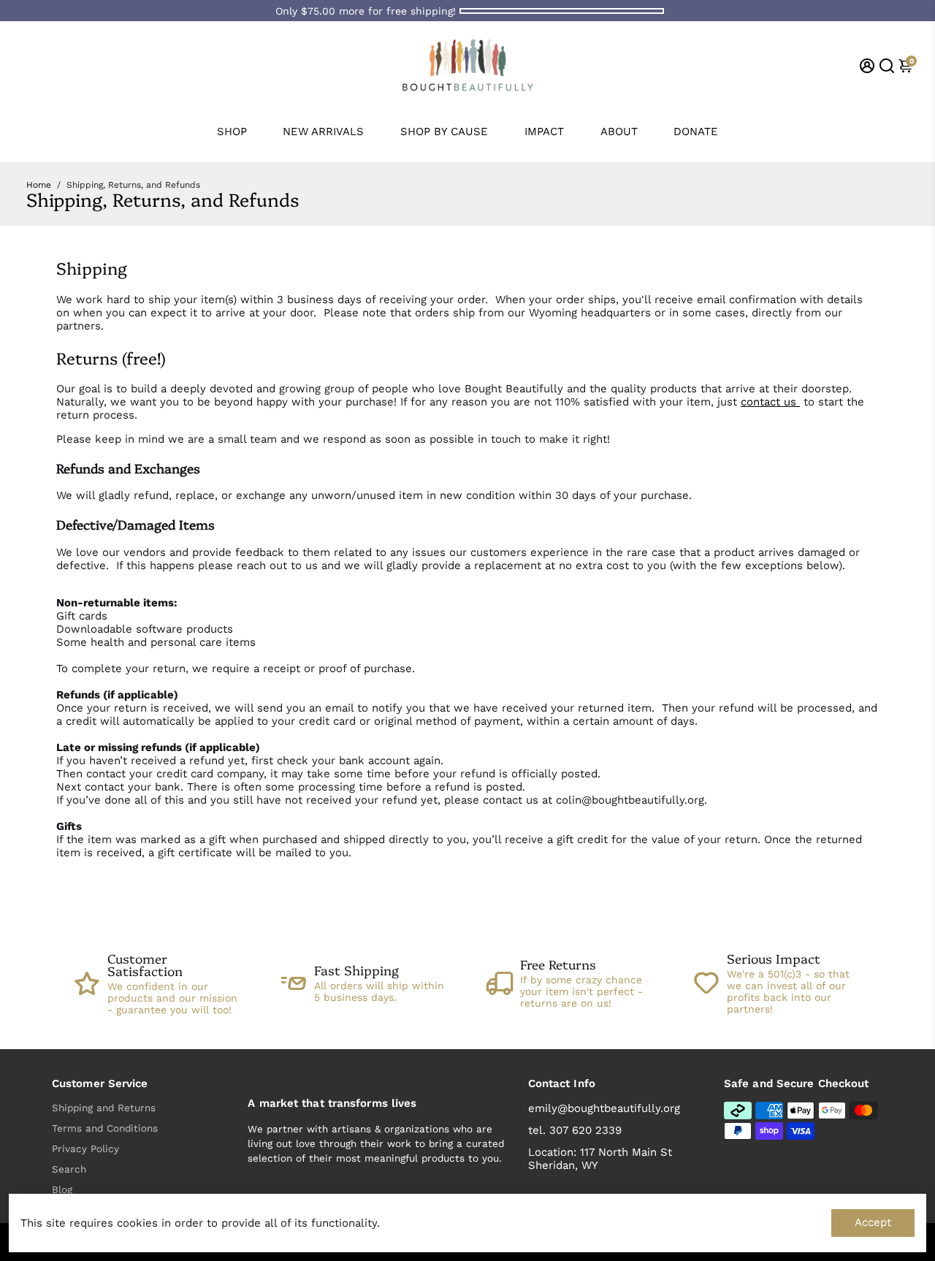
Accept (873, 1222)
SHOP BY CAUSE (444, 131)
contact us (770, 401)
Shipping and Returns (104, 1107)
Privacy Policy (85, 1148)
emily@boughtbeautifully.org (604, 1108)
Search (69, 1169)
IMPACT (544, 131)
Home (38, 185)
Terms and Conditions (105, 1128)
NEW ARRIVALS (323, 131)
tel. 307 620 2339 (575, 1130)
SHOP (232, 131)
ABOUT (619, 131)
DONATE (695, 131)
